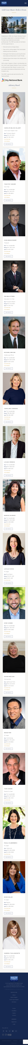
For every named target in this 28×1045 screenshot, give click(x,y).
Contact (14, 1015)
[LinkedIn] (6, 1031)
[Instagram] (9, 1031)
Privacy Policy (14, 1043)
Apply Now (14, 1021)
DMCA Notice (22, 1040)
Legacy (14, 1013)
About (14, 995)
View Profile (8, 200)
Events (14, 1008)
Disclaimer (15, 1040)
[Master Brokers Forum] (4, 3)
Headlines (14, 1010)
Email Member (7, 139)
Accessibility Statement (6, 1040)
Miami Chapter (14, 997)
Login (14, 1024)
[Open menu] (26, 3)
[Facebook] (3, 1031)
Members (14, 1001)
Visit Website (7, 141)
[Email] (16, 1031)
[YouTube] (13, 1031)
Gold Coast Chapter (14, 999)
